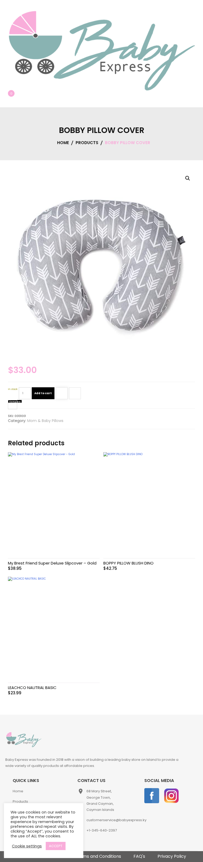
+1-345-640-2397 (101, 830)
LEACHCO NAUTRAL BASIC (32, 688)
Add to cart (43, 393)
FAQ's (139, 856)
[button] (187, 178)
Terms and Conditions (98, 856)
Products (20, 801)
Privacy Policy (172, 856)
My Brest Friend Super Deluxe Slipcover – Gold (52, 563)
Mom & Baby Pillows (45, 420)
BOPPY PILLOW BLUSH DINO (128, 563)
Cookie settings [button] (27, 846)
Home (18, 791)
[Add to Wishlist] (62, 394)
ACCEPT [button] (55, 845)
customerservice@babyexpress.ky (116, 820)
